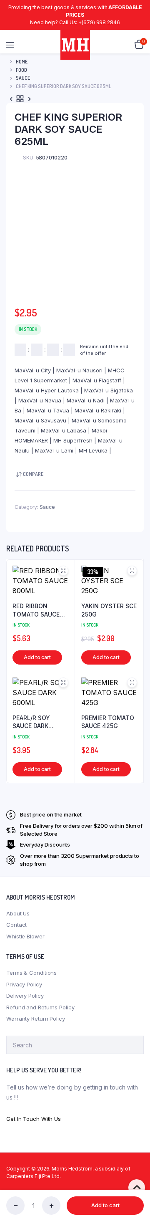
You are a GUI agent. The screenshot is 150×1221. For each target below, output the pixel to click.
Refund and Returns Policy (40, 1007)
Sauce (23, 78)
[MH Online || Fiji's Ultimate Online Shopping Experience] (75, 45)
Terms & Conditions (31, 972)
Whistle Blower (25, 936)
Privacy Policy (24, 984)
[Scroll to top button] (136, 1187)
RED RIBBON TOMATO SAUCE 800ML (36, 610)
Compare (33, 474)
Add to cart (105, 1205)
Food (21, 70)
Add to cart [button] (37, 657)
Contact (16, 924)
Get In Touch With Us (33, 1118)
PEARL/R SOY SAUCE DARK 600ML (31, 722)
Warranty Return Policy (35, 1018)
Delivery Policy (25, 995)
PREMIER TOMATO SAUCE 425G (107, 722)
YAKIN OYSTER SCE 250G (109, 610)
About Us (18, 913)
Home (22, 61)
